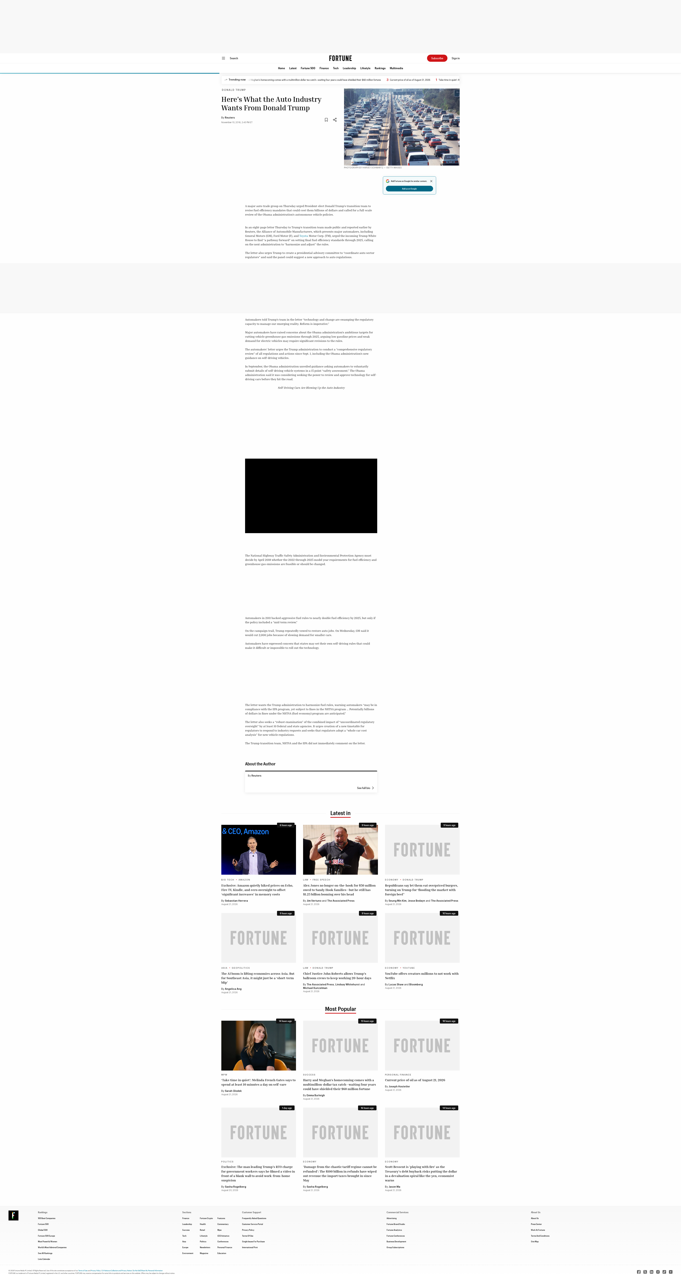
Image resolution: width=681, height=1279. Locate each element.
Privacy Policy (248, 1230)
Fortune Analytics (394, 1230)
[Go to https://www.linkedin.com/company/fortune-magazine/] (651, 1272)
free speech (321, 880)
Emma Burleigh (316, 1095)
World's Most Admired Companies (52, 1247)
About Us (535, 1218)
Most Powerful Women (47, 1241)
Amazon (244, 880)
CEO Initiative (223, 1235)
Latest (293, 68)
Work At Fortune (538, 1230)
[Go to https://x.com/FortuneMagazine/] (645, 1272)
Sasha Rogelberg (235, 1187)
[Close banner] (431, 181)
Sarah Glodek (233, 1091)
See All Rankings (45, 1253)
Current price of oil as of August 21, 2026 (358, 79)
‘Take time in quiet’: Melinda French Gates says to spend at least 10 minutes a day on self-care (433, 79)
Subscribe (437, 58)
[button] (281, 68)
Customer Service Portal (252, 1224)
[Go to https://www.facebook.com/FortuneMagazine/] (639, 1272)
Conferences (222, 1241)
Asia (224, 968)
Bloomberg (416, 984)
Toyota (303, 236)
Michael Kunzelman (315, 988)
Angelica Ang (233, 989)
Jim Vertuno (314, 901)
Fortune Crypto (206, 1218)
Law (305, 880)
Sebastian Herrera (236, 901)
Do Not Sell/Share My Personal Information (148, 1270)
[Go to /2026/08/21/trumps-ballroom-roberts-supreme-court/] (340, 938)
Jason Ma (394, 1187)
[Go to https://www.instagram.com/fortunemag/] (658, 1272)
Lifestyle (365, 68)
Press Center (536, 1224)
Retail (202, 1230)
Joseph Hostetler (399, 1086)
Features (221, 1218)
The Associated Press (341, 901)
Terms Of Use (247, 1235)
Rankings (380, 68)
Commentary (223, 1224)
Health (203, 1224)
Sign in (456, 58)
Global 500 (43, 1230)
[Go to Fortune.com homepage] (340, 58)
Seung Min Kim (397, 901)
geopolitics (241, 968)
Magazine (204, 1253)
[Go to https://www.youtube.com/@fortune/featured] (670, 1272)
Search (234, 58)
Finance (324, 68)
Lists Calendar (44, 1259)
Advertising (392, 1218)
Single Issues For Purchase (253, 1241)
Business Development (396, 1241)
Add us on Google (409, 188)
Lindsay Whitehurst (347, 984)
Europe (185, 1247)
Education (221, 1253)
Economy (391, 880)
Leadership (349, 68)
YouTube (409, 968)
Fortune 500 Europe (46, 1235)
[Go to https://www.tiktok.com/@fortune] (664, 1272)
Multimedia (396, 68)
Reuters (230, 118)
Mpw (219, 1230)
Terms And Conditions (540, 1235)
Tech (336, 68)
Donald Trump (234, 90)
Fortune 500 (308, 68)
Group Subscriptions (395, 1247)
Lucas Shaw (396, 984)
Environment (187, 1253)
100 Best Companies (46, 1218)
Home (281, 68)
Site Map (535, 1241)
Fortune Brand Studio (396, 1224)
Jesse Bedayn (416, 901)
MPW (224, 1075)
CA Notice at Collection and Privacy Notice (117, 1270)
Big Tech (227, 880)
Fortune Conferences (396, 1235)
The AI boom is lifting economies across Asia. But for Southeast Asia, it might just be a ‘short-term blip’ (257, 978)
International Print (250, 1247)
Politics (227, 1162)
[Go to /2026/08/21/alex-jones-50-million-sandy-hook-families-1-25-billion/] (340, 850)
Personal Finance (398, 1075)
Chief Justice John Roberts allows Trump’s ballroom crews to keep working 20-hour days (337, 976)
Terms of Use (82, 1270)
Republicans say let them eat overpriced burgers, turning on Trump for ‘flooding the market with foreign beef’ (421, 889)
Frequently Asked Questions (254, 1218)
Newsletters (205, 1247)
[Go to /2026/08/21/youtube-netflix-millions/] (422, 938)
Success (309, 1075)
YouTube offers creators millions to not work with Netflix (422, 976)
